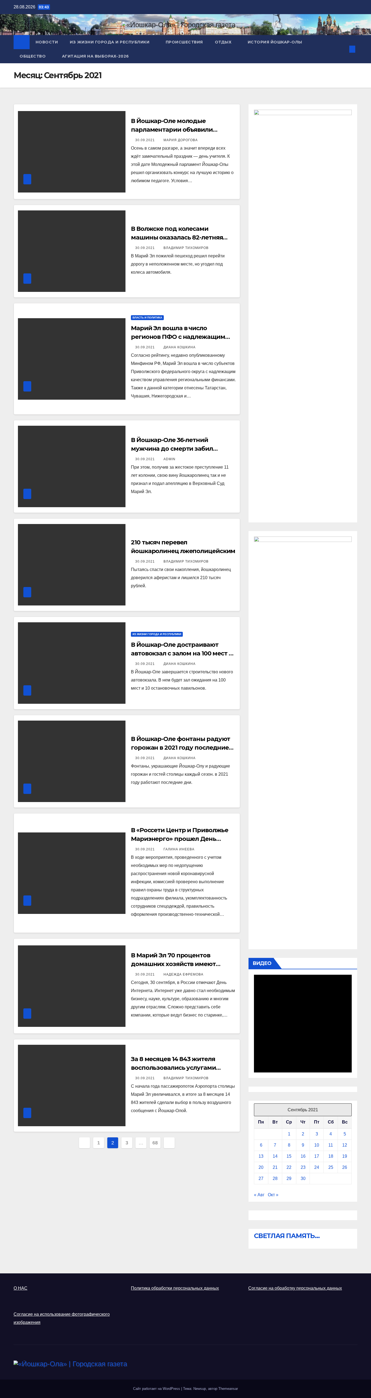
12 (344, 1145)
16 (303, 1156)
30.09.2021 (145, 140)
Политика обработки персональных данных (175, 1288)
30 (303, 1178)
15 (289, 1156)
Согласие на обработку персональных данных (295, 1288)
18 (330, 1156)
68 (155, 1142)
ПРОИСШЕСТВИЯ (184, 42)
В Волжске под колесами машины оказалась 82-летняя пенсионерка (177, 237)
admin (169, 459)
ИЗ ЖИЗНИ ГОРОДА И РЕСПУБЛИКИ (110, 42)
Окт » (273, 1194)
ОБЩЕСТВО (33, 56)
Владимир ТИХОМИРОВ (186, 248)
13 (261, 1156)
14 (275, 1156)
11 (330, 1145)
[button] (343, 49)
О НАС (20, 1288)
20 (261, 1167)
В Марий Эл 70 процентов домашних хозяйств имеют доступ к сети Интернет (173, 964)
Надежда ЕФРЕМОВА (183, 974)
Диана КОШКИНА (180, 347)
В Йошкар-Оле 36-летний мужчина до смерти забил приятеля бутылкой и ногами (176, 448)
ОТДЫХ (224, 42)
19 (344, 1156)
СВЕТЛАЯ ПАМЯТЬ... (287, 1236)
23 (303, 1167)
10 (316, 1145)
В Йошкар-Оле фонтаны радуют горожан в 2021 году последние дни (180, 747)
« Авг (259, 1194)
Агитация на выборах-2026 (95, 56)
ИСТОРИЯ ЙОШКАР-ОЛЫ (275, 42)
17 (316, 1156)
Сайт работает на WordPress (157, 1389)
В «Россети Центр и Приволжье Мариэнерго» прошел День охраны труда (179, 838)
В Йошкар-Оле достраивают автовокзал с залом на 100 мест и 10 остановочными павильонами (182, 653)
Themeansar (228, 1389)
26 (344, 1167)
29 (289, 1178)
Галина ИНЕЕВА (179, 849)
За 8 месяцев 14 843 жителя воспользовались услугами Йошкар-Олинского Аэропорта (179, 1067)
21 (275, 1167)
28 (275, 1178)
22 (289, 1167)
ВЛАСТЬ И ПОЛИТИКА (147, 317)
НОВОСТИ (47, 42)
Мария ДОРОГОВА (181, 140)
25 (330, 1167)
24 (316, 1167)
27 (261, 1178)
